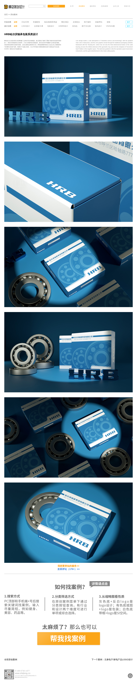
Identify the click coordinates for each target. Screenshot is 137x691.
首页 (6, 14)
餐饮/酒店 (65, 22)
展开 (128, 22)
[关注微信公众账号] (130, 675)
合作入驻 (116, 6)
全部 (15, 22)
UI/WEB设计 (63, 26)
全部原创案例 (10, 659)
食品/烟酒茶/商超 (50, 22)
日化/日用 (25, 22)
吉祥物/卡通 (38, 26)
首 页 (72, 6)
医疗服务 (87, 22)
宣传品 (74, 26)
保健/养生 (98, 22)
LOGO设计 (26, 26)
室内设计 (98, 26)
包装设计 (50, 26)
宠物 (108, 22)
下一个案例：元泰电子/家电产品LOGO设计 (112, 659)
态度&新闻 (104, 6)
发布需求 (56, 6)
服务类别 (93, 6)
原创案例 (82, 6)
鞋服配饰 (36, 22)
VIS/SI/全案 (110, 26)
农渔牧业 (76, 22)
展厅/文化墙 (86, 26)
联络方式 (127, 6)
